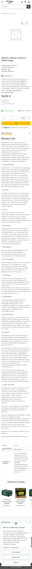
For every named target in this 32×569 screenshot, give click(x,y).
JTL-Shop (19, 566)
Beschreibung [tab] (6, 133)
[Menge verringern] (3, 118)
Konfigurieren (16, 557)
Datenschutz (15, 547)
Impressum (6, 547)
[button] (22, 2)
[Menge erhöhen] (28, 118)
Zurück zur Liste (7, 13)
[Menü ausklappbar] (2, 1)
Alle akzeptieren (16, 552)
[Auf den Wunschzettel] (27, 24)
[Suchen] (28, 7)
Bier (9, 69)
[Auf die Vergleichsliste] (22, 24)
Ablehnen (16, 562)
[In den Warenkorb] (2, 19)
